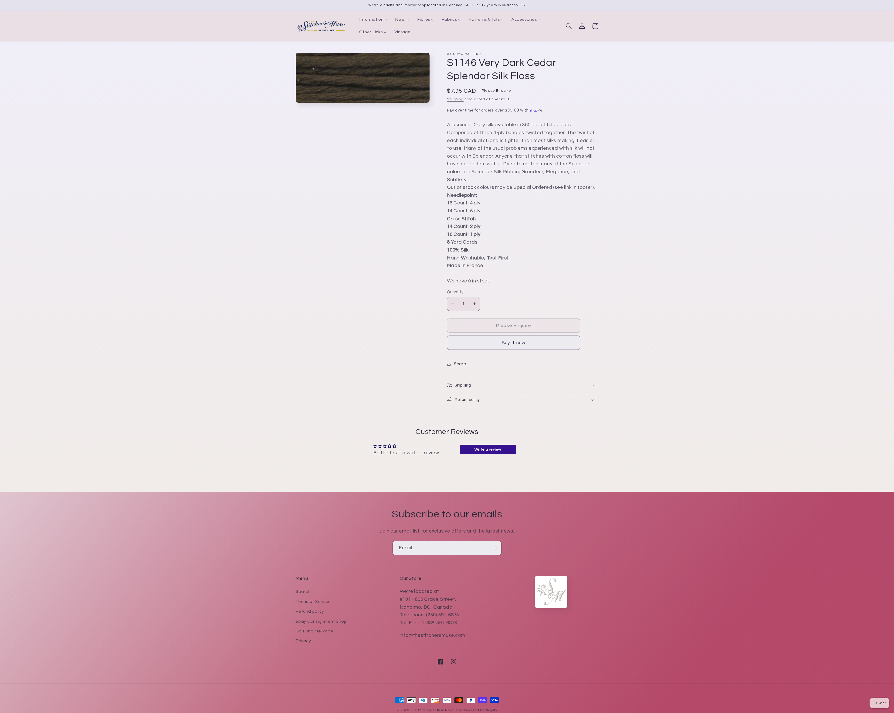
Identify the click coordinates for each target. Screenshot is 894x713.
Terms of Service (313, 601)
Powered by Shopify (480, 710)
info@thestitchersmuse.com (433, 635)
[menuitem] (373, 20)
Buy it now (514, 342)
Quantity (455, 292)
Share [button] (460, 364)
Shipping (455, 99)
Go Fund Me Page (314, 631)
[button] (568, 26)
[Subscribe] (494, 548)
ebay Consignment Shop (321, 621)
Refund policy (310, 611)
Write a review (487, 449)
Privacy (303, 641)
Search (303, 591)
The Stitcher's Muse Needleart (437, 710)
